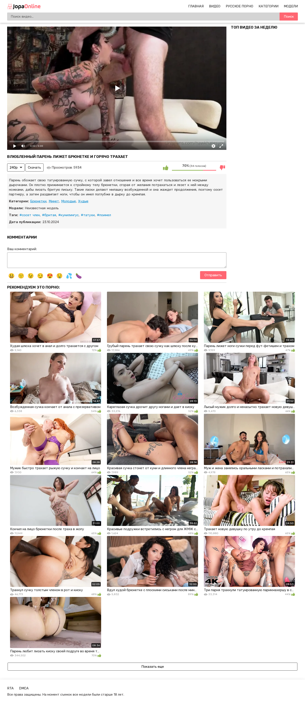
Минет (54, 201)
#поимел (104, 215)
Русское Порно (239, 6)
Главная (196, 6)
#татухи (88, 215)
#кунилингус (68, 215)
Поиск (289, 17)
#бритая (49, 215)
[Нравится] (166, 167)
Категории (268, 6)
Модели (291, 6)
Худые (83, 201)
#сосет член (29, 215)
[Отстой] (222, 167)
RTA (10, 688)
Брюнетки (38, 201)
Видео (214, 6)
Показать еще (152, 667)
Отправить (213, 275)
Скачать (34, 167)
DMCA (24, 688)
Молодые (68, 201)
